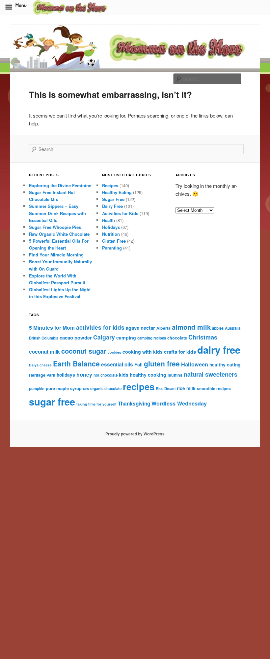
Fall (138, 364)
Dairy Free (112, 206)
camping (126, 337)
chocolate (177, 338)
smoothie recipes (214, 388)
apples (218, 328)
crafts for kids (180, 351)
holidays (66, 375)
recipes (138, 386)
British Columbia (43, 338)
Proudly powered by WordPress (135, 434)
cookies (114, 352)
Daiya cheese (40, 364)
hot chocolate (106, 375)
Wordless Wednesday (179, 403)
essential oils (117, 364)
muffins (175, 375)
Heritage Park (42, 375)
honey (84, 374)
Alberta (163, 328)
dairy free (218, 350)
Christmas (202, 337)
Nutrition (111, 234)
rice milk (186, 388)
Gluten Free (114, 241)
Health (108, 220)
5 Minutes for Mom (52, 327)
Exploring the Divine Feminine (60, 185)
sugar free (52, 401)
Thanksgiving (134, 403)
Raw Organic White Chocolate (59, 234)
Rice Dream (166, 388)
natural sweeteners (210, 374)
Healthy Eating (117, 192)
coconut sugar (83, 351)
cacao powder (76, 337)
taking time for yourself (96, 404)
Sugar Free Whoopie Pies (55, 227)
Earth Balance (76, 364)
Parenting (112, 248)
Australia (232, 328)
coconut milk (44, 351)
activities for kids (100, 327)
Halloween (194, 364)
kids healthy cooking (142, 374)
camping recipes (151, 338)
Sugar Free (113, 199)
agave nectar (140, 327)
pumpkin (36, 388)
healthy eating (224, 365)
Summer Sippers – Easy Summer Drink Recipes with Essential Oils (57, 213)
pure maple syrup (64, 388)
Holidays (111, 227)
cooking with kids (142, 351)
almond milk (191, 327)
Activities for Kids (120, 213)
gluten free (162, 363)
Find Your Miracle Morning (56, 255)
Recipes (110, 185)
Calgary (104, 337)
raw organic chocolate (102, 388)
